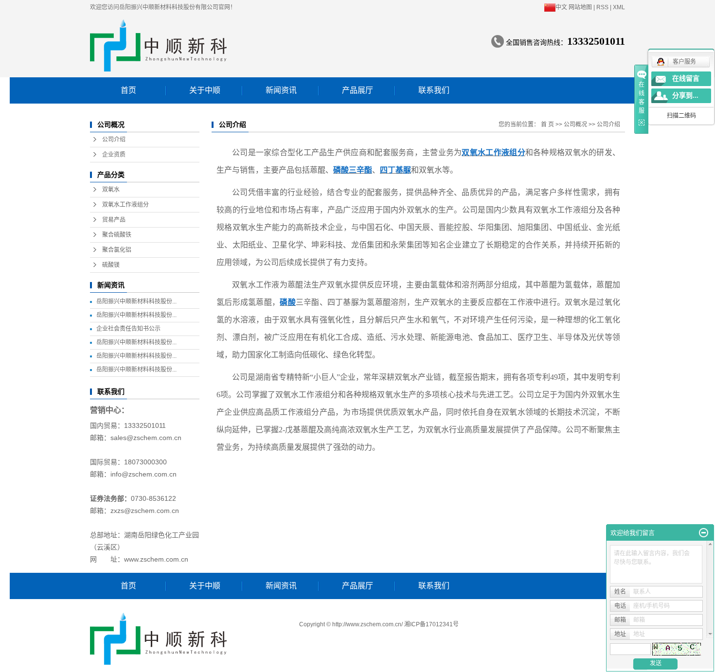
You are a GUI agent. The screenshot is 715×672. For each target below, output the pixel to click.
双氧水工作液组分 (125, 204)
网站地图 (580, 7)
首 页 (547, 124)
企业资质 (113, 154)
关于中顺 (204, 90)
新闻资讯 (281, 90)
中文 (561, 7)
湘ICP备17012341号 (431, 624)
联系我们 (433, 90)
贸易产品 (113, 219)
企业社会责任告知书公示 (128, 328)
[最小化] (703, 533)
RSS (602, 7)
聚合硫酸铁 (116, 234)
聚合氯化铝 (116, 250)
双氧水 (111, 189)
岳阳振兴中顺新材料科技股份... (136, 301)
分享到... (685, 95)
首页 (128, 90)
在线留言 (685, 78)
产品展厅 (357, 90)
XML (619, 7)
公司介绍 (113, 139)
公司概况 (575, 124)
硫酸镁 (111, 265)
